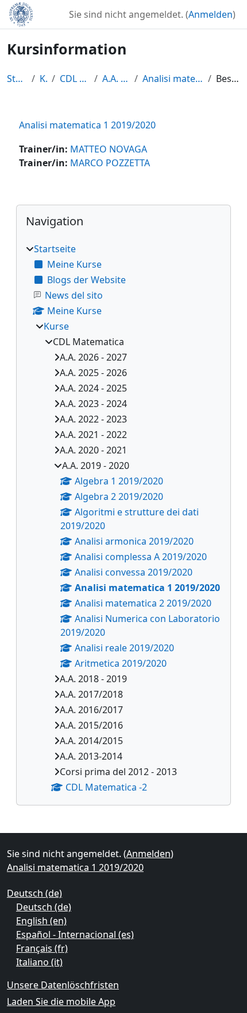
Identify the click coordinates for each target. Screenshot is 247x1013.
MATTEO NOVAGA (108, 149)
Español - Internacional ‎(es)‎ (75, 934)
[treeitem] (123, 518)
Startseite (17, 78)
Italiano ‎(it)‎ (39, 962)
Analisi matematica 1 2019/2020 (172, 78)
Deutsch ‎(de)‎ (34, 893)
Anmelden (210, 14)
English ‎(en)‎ (41, 920)
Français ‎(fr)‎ (42, 948)
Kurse (44, 78)
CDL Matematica (75, 78)
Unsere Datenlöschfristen (63, 985)
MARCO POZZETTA (110, 163)
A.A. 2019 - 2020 (116, 78)
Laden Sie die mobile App (61, 1001)
